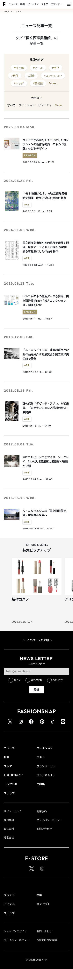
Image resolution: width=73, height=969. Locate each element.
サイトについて (13, 811)
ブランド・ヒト (59, 4)
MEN (17, 680)
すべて (11, 105)
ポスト (41, 757)
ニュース (13, 4)
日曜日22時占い (13, 775)
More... (53, 83)
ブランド (9, 895)
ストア (44, 4)
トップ (6, 12)
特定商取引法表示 (47, 939)
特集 (22, 4)
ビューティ (33, 4)
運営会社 (9, 837)
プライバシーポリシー (49, 820)
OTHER (58, 680)
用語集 (41, 784)
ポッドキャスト (46, 775)
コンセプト (43, 903)
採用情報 (9, 820)
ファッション (27, 105)
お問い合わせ (44, 828)
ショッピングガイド (15, 931)
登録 (36, 689)
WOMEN (36, 680)
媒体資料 (9, 828)
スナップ (9, 793)
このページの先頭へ (39, 640)
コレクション (45, 748)
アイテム (9, 903)
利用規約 (42, 811)
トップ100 (10, 784)
